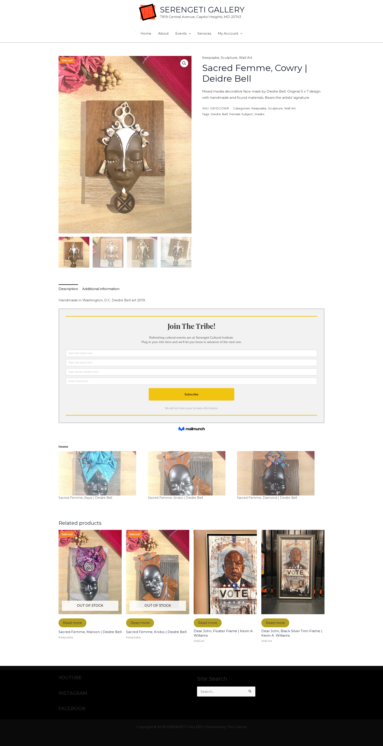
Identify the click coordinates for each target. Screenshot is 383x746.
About (163, 33)
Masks (259, 114)
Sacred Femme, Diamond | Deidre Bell (267, 498)
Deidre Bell (219, 114)
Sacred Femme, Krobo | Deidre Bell (175, 498)
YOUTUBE (70, 677)
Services (204, 33)
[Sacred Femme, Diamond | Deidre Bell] (279, 473)
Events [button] (181, 33)
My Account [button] (228, 33)
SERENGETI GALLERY (202, 9)
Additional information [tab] (100, 289)
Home (146, 33)
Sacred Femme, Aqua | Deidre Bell (85, 498)
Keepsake (210, 57)
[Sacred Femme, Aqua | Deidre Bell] (101, 473)
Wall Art (245, 57)
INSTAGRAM (73, 693)
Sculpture (229, 57)
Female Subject (241, 114)
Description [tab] (68, 289)
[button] (184, 63)
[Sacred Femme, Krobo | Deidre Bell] (190, 473)
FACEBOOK (72, 708)
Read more (72, 623)
